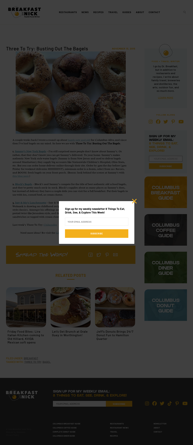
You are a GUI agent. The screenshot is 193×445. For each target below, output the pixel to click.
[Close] (134, 201)
